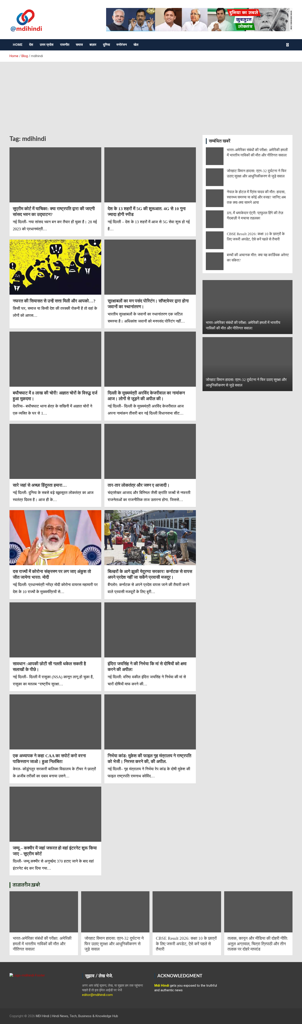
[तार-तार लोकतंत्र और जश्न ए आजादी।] (150, 451)
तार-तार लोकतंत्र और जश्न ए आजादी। (139, 485)
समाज (79, 45)
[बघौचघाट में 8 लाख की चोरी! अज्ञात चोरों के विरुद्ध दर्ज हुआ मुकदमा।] (55, 359)
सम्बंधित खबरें (219, 141)
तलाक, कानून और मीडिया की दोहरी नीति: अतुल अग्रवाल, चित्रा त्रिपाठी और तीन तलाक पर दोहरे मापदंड (257, 943)
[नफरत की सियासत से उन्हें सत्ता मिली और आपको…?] (55, 267)
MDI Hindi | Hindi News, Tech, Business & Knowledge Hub (77, 1016)
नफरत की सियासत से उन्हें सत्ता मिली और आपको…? (54, 300)
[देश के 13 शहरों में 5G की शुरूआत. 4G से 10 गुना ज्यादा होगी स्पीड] (150, 175)
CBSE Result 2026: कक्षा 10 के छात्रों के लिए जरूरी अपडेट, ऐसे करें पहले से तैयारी (186, 943)
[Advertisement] (151, 95)
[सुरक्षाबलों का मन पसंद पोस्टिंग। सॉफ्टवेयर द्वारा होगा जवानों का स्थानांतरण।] (150, 267)
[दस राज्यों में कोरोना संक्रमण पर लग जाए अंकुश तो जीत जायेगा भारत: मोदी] (55, 537)
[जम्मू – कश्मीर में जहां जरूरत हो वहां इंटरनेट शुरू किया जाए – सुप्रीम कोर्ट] (55, 814)
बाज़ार (93, 45)
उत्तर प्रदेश (47, 45)
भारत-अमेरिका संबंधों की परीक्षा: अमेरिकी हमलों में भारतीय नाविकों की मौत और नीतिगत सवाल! (42, 943)
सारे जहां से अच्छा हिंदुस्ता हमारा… (40, 485)
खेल (136, 45)
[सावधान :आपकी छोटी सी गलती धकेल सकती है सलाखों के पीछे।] (55, 629)
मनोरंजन (122, 45)
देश (31, 45)
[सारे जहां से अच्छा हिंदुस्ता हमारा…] (55, 451)
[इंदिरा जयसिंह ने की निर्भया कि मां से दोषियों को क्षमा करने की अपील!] (150, 629)
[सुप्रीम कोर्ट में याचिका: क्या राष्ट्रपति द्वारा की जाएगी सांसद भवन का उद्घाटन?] (55, 175)
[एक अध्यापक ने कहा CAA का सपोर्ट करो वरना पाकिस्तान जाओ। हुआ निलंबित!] (55, 722)
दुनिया (106, 45)
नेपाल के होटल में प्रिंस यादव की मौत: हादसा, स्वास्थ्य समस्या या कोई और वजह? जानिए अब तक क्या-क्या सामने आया (256, 197)
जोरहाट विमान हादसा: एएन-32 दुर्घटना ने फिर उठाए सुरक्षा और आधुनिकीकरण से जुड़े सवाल (114, 943)
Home (18, 45)
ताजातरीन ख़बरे (26, 885)
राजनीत (64, 45)
